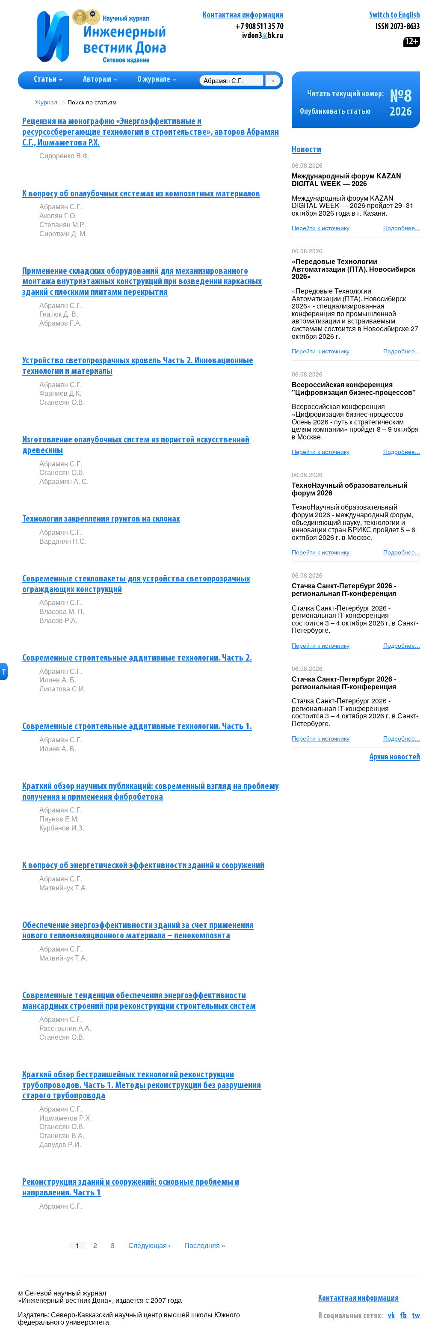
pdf (104, 170)
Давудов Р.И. (60, 1144)
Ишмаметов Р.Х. (65, 1118)
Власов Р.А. (58, 620)
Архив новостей (395, 757)
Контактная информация (243, 16)
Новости (306, 150)
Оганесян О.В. (62, 402)
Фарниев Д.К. (60, 393)
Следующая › (149, 1245)
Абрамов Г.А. (60, 323)
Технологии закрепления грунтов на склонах (101, 519)
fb (403, 1316)
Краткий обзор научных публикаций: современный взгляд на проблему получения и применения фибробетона (150, 792)
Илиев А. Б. (57, 680)
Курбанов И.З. (61, 828)
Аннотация (56, 170)
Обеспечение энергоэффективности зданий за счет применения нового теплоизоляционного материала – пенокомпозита (138, 931)
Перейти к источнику (320, 227)
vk (391, 1316)
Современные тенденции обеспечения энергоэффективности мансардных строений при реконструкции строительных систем (139, 1001)
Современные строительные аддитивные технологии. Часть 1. (137, 727)
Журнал (46, 102)
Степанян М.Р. (62, 224)
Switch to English (394, 16)
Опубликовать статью (335, 112)
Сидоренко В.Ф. (64, 155)
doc (140, 337)
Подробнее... (401, 227)
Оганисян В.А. (61, 1135)
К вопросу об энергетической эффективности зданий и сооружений (143, 866)
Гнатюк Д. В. (58, 314)
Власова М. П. (61, 611)
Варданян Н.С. (62, 541)
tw (416, 1316)
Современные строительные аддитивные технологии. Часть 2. (137, 658)
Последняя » (204, 1245)
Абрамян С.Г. (60, 206)
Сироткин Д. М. (63, 233)
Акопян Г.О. (58, 215)
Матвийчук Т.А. (63, 887)
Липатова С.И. (62, 689)
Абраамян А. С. (64, 481)
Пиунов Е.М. (59, 819)
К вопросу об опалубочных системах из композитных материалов (141, 194)
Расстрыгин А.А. (65, 1028)
